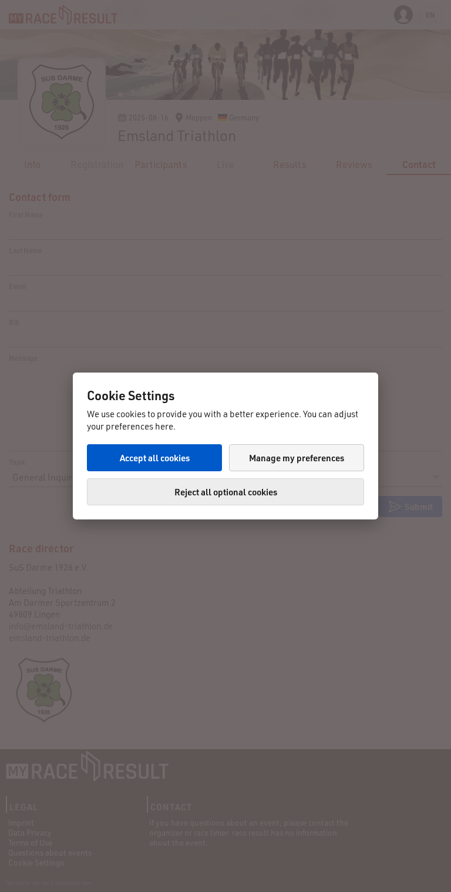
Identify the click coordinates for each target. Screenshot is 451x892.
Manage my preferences (296, 458)
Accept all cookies (155, 458)
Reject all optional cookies (225, 492)
